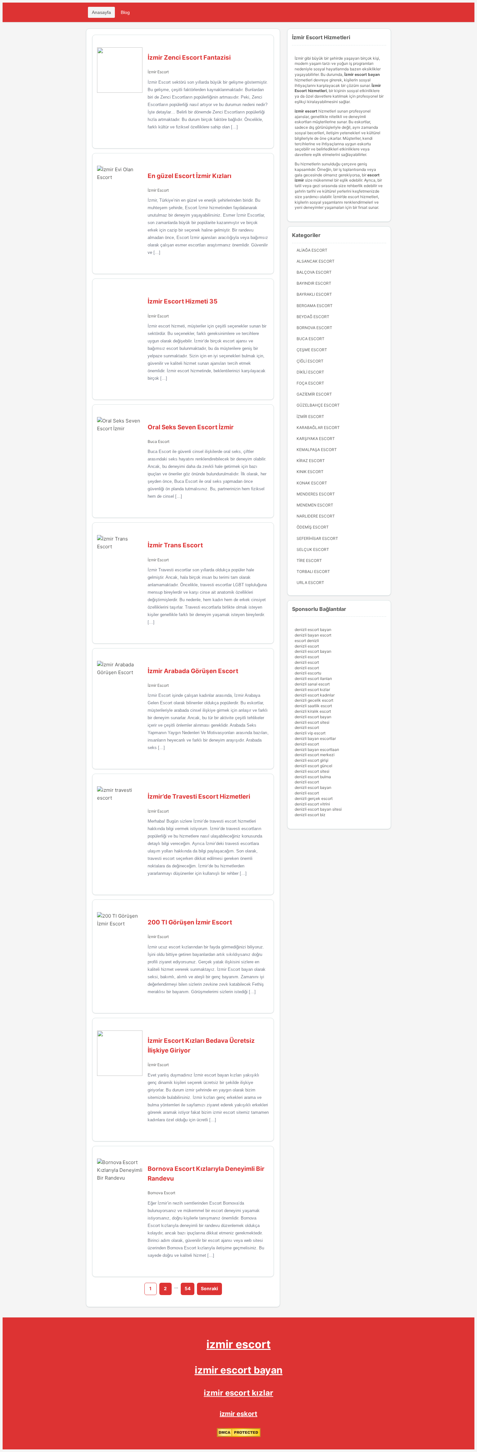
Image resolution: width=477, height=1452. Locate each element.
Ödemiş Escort (313, 527)
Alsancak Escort (316, 261)
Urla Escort (310, 582)
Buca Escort (158, 441)
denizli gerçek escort (314, 798)
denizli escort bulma (313, 776)
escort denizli (307, 640)
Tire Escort (309, 560)
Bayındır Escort (314, 283)
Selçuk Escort (313, 549)
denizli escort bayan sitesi (318, 809)
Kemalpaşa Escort (317, 449)
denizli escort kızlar (312, 689)
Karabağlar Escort (318, 427)
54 (187, 1288)
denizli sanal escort (312, 684)
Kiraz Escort (311, 460)
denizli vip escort (310, 733)
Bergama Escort (315, 305)
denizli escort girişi (311, 760)
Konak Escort (312, 483)
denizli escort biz (310, 814)
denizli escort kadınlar (315, 695)
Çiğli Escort (310, 361)
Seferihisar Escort (317, 538)
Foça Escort (310, 383)
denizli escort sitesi (312, 722)
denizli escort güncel (313, 765)
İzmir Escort (158, 71)
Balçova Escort (314, 272)
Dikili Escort (310, 372)
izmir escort (238, 1344)
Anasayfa (101, 12)
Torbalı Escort (313, 571)
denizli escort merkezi (315, 754)
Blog (125, 12)
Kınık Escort (310, 471)
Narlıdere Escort (316, 516)
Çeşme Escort (312, 349)
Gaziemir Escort (314, 394)
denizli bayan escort (313, 635)
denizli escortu (308, 673)
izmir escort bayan (239, 1370)
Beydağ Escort (313, 316)
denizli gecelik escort (314, 700)
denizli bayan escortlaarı (317, 749)
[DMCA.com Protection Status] (239, 1435)
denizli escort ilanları (313, 678)
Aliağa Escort (312, 250)
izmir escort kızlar (238, 1393)
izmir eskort (238, 1414)
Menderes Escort (316, 494)
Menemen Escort (315, 505)
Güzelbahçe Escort (318, 405)
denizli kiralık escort (313, 711)
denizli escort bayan (313, 629)
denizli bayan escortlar (315, 738)
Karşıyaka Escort (316, 438)
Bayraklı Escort (314, 294)
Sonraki (209, 1288)
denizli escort (307, 646)
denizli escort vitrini (312, 804)
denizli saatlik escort (313, 705)
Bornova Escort (161, 1192)
